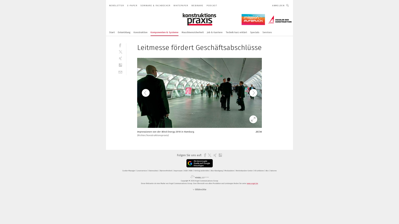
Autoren (273, 171)
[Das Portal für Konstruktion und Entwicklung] (112, 32)
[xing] (120, 58)
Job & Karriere (215, 32)
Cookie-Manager (129, 171)
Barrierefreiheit (166, 171)
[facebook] (120, 45)
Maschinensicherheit (193, 32)
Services (267, 32)
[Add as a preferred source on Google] (199, 163)
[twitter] (120, 52)
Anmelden (278, 5)
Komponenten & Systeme (164, 32)
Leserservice (142, 171)
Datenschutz (154, 171)
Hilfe (191, 171)
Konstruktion (140, 32)
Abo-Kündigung (217, 171)
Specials (254, 32)
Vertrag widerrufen (202, 171)
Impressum (178, 171)
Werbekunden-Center (244, 171)
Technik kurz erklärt (236, 32)
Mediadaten (229, 171)
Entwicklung (124, 32)
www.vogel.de (252, 183)
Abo (267, 171)
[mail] (120, 72)
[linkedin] (120, 65)
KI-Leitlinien (259, 171)
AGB (186, 171)
